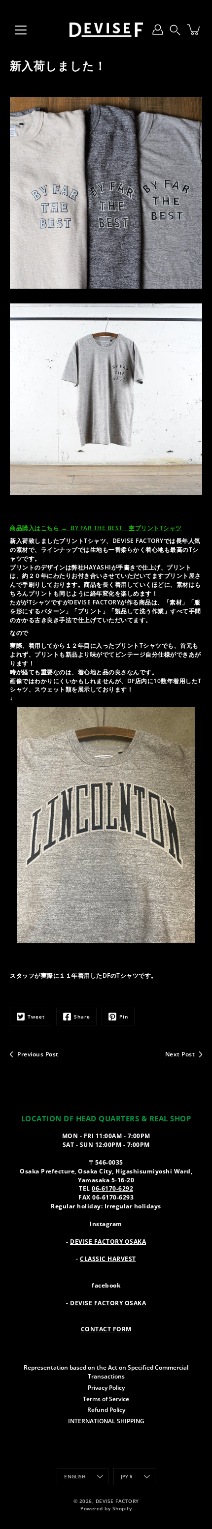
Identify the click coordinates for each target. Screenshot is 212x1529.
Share (82, 1016)
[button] (175, 29)
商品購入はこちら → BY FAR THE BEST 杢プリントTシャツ (96, 528)
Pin (123, 1016)
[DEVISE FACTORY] (106, 29)
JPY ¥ (127, 1476)
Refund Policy (106, 1409)
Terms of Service (106, 1399)
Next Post (180, 1054)
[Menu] (21, 30)
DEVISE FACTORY (117, 1501)
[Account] (158, 29)
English (75, 1476)
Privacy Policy (106, 1387)
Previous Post (38, 1054)
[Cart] (194, 29)
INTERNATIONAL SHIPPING (106, 1421)
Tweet (36, 1016)
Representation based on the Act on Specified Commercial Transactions (106, 1371)
